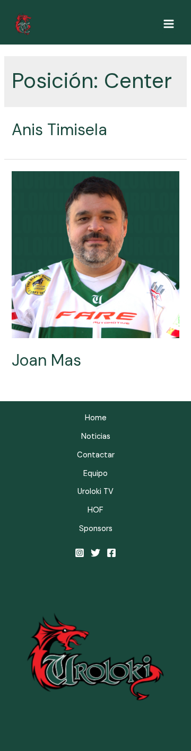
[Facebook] (111, 553)
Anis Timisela (59, 129)
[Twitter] (95, 553)
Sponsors (95, 529)
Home (96, 418)
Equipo (95, 474)
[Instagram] (79, 553)
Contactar (96, 455)
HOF (95, 510)
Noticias (95, 436)
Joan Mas (46, 360)
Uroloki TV (95, 492)
